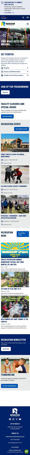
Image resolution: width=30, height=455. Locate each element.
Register (5, 92)
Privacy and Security (15, 450)
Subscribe (6, 349)
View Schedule (7, 116)
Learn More (8, 12)
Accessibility (15, 447)
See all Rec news (21, 234)
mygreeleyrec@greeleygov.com (15, 436)
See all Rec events (21, 129)
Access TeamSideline (9, 386)
